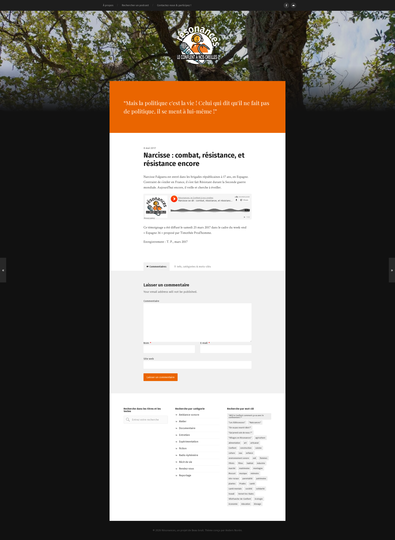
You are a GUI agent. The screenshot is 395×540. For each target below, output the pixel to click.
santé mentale (235, 489)
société (248, 489)
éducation (245, 504)
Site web (148, 358)
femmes (263, 458)
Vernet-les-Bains (246, 494)
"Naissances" (255, 422)
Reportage (185, 475)
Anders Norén (233, 530)
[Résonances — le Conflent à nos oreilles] (197, 45)
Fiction (183, 448)
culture (232, 453)
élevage (257, 504)
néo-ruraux (234, 478)
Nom (147, 343)
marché (232, 468)
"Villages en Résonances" (240, 438)
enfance (249, 453)
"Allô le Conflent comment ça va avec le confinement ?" (246, 416)
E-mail (205, 343)
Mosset (232, 473)
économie (233, 504)
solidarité (260, 489)
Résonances (169, 530)
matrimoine (244, 468)
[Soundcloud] (293, 5)
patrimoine (261, 478)
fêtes (240, 463)
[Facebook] (286, 5)
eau (240, 453)
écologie (259, 499)
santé (252, 483)
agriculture (260, 438)
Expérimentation (188, 441)
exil (254, 458)
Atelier (182, 421)
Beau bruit (198, 530)
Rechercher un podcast (135, 5)
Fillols (231, 463)
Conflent (232, 448)
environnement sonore (239, 458)
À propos (108, 5)
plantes (232, 483)
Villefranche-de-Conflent (240, 499)
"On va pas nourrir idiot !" (240, 427)
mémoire (255, 473)
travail (231, 494)
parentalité (247, 478)
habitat (250, 463)
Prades (242, 483)
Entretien (184, 435)
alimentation (234, 443)
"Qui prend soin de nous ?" (240, 433)
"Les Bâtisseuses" (237, 422)
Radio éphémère (188, 455)
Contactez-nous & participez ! (174, 5)
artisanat (254, 443)
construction (246, 448)
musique (243, 473)
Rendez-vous (186, 468)
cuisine (258, 448)
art (245, 443)
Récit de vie (185, 462)
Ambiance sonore (189, 414)
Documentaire (187, 428)
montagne (258, 468)
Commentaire (151, 301)
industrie (261, 463)
